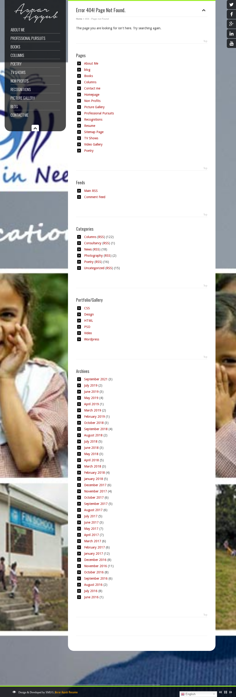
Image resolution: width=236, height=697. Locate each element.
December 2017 (95, 485)
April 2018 (91, 460)
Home (79, 19)
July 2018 (90, 441)
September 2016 (96, 578)
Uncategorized (94, 268)
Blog (14, 106)
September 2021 (96, 379)
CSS (87, 308)
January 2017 (93, 553)
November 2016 (95, 566)
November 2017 (95, 491)
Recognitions (21, 89)
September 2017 (96, 504)
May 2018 (91, 454)
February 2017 (94, 547)
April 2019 (91, 404)
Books (15, 47)
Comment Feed (94, 197)
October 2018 (94, 423)
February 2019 (94, 416)
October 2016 (94, 572)
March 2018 (92, 466)
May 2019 (91, 398)
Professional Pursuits (28, 38)
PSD (87, 327)
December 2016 (95, 560)
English (190, 694)
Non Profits (20, 81)
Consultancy (92, 243)
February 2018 (94, 472)
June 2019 (91, 391)
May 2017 (91, 528)
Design (89, 314)
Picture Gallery (23, 98)
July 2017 (90, 516)
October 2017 (94, 497)
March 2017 (92, 541)
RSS (101, 237)
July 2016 (90, 591)
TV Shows (18, 72)
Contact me (19, 115)
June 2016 (91, 597)
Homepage (91, 94)
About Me (18, 30)
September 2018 (96, 429)
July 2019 (90, 385)
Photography (93, 255)
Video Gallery (93, 144)
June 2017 (91, 522)
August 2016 (93, 585)
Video (88, 333)
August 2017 (93, 510)
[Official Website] (35, 22)
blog (87, 69)
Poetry (16, 64)
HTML (88, 320)
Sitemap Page (93, 132)
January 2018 (93, 479)
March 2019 (92, 410)
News (88, 249)
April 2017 (91, 535)
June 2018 (91, 448)
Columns (17, 55)
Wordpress (91, 339)
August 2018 (93, 435)
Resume (89, 126)
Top (205, 41)
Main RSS (91, 191)
